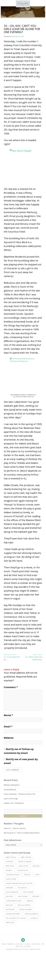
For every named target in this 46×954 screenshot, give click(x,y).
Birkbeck (9, 870)
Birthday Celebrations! (12, 785)
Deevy (37, 875)
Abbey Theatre (26, 857)
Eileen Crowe (11, 879)
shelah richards (25, 909)
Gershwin (9, 888)
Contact (27, 944)
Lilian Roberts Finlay (14, 901)
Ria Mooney (10, 909)
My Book (28, 946)
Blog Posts (11, 944)
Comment (11, 687)
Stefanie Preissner (13, 914)
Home (4, 944)
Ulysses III (34, 918)
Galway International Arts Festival (19, 883)
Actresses (9, 861)
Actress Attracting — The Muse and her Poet (19, 794)
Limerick (29, 901)
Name (8, 715)
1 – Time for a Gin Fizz (18, 828)
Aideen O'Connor (24, 861)
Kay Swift (36, 896)
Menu (23, 9)
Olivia (6, 828)
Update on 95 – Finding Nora (14, 803)
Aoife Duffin (23, 866)
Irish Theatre (28, 892)
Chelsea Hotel (22, 870)
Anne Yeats (10, 866)
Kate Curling (23, 896)
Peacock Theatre (24, 905)
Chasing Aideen (23, 4)
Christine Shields (12, 875)
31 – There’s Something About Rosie (26, 833)
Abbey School (11, 857)
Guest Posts (35, 944)
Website (9, 737)
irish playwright (12, 892)
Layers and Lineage (11, 799)
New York (9, 905)
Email (8, 726)
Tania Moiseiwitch (31, 914)
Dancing (27, 875)
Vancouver (10, 922)
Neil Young (7, 833)
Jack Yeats (9, 896)
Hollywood (22, 888)
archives (36, 866)
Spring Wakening (10, 789)
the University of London (16, 918)
